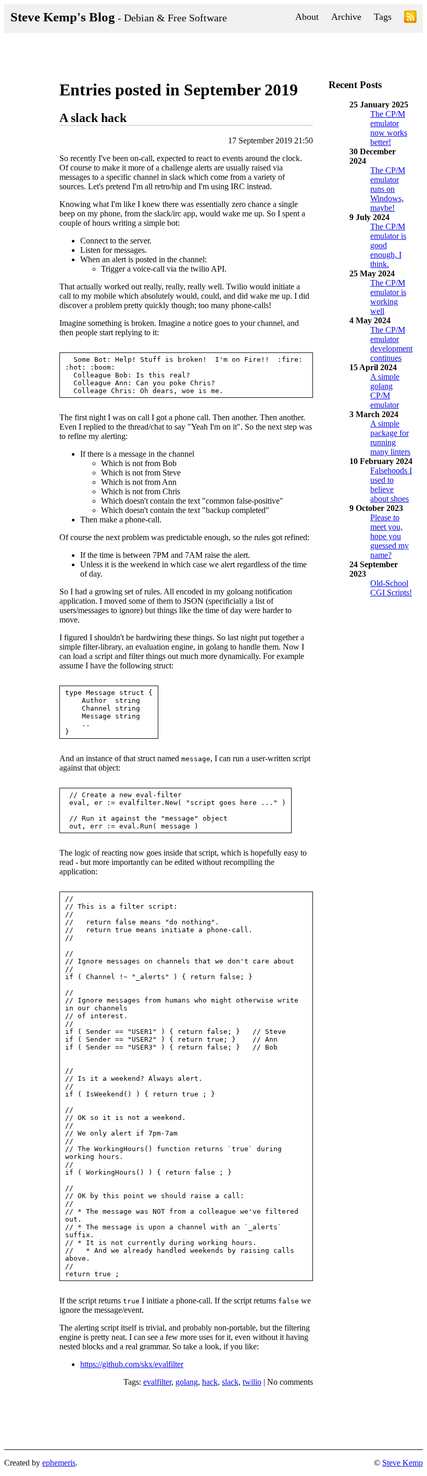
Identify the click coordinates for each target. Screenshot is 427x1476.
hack (210, 1381)
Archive (346, 16)
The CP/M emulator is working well (388, 296)
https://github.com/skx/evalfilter (131, 1364)
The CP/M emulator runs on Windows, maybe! (387, 189)
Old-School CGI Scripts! (391, 588)
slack (230, 1381)
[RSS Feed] (410, 18)
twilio (252, 1381)
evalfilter (157, 1381)
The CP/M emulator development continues (391, 343)
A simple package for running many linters (390, 437)
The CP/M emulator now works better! (388, 128)
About (307, 16)
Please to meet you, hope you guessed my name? (389, 536)
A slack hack (93, 118)
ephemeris (59, 1462)
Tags (383, 16)
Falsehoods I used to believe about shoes (391, 484)
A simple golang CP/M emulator (384, 390)
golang (186, 1381)
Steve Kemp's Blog (118, 17)
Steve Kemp (402, 1462)
